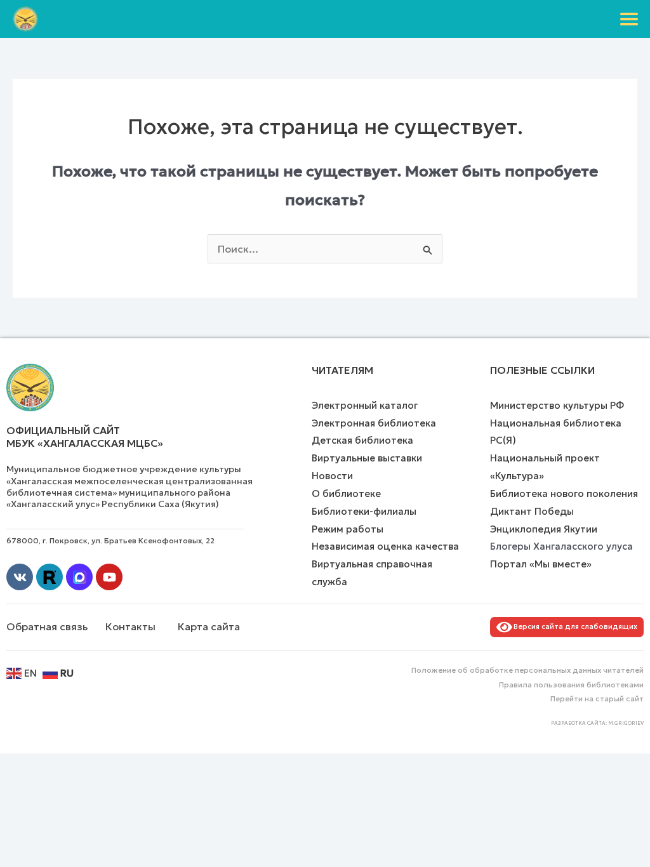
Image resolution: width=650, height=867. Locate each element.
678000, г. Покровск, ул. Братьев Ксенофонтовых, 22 (110, 540)
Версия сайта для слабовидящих (573, 626)
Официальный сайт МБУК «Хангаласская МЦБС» (84, 437)
